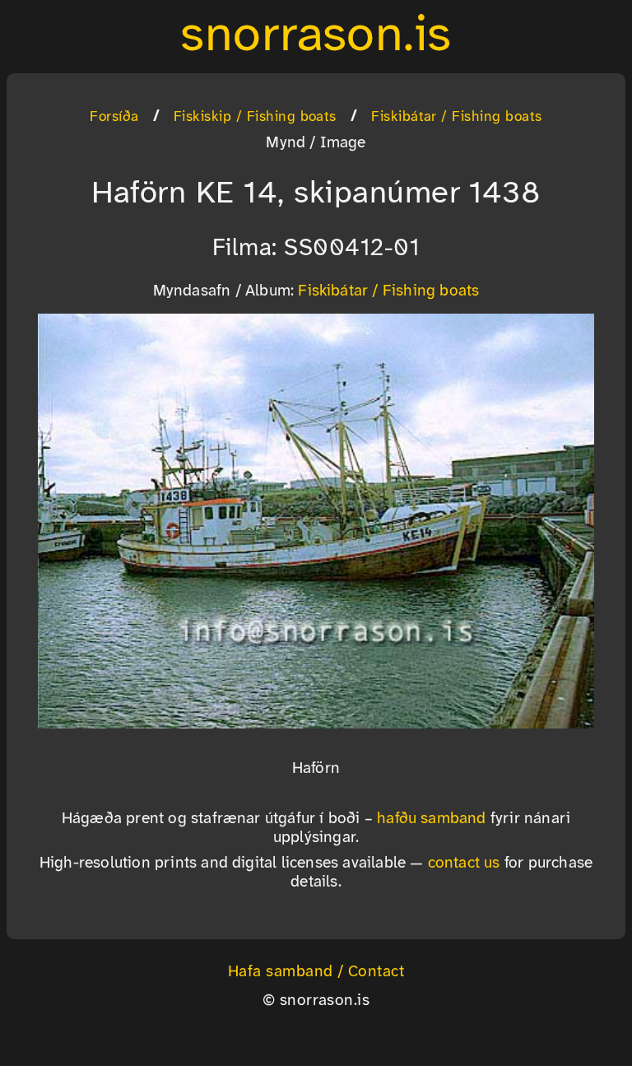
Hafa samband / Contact (316, 972)
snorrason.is (316, 36)
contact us (464, 863)
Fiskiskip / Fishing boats (255, 116)
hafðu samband (431, 819)
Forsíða (114, 116)
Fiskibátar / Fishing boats (456, 116)
